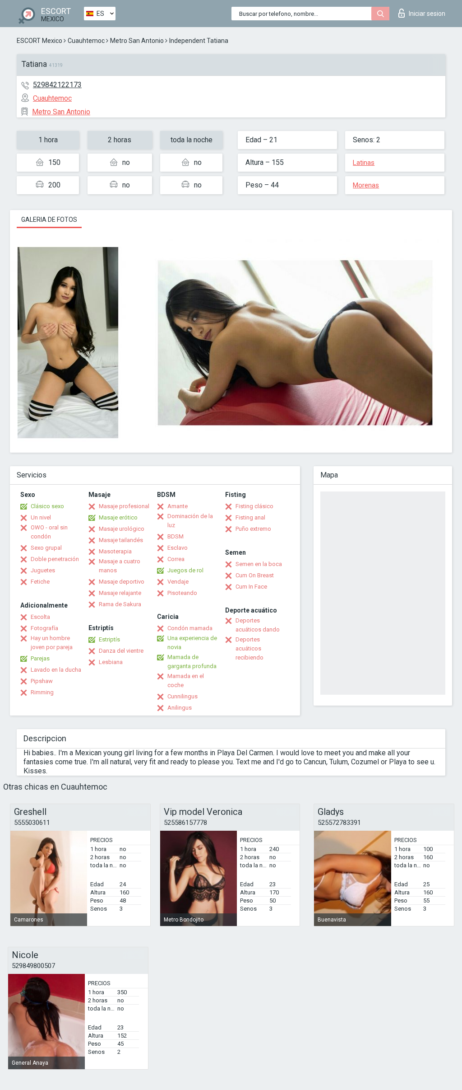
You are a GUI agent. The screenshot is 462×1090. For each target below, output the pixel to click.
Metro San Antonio (137, 40)
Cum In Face (251, 586)
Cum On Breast (255, 575)
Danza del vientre (121, 650)
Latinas (363, 163)
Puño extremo (253, 528)
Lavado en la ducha (56, 669)
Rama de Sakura (120, 604)
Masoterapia (115, 551)
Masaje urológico (121, 528)
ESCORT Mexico (39, 40)
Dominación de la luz (190, 521)
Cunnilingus (182, 696)
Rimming (42, 692)
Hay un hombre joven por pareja (52, 642)
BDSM (175, 536)
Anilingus (179, 707)
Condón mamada (190, 628)
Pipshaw (42, 681)
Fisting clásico (254, 506)
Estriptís (109, 639)
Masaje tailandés (121, 540)
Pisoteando (182, 592)
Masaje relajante (120, 592)
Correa (176, 559)
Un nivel (41, 517)
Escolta (40, 616)
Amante (177, 506)
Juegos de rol (185, 570)
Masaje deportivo (121, 581)
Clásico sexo (47, 506)
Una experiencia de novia (192, 642)
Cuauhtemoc (86, 40)
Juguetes (43, 570)
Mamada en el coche (185, 680)
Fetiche (40, 581)
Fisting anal (250, 517)
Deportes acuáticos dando (258, 625)
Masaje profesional (124, 506)
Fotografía (44, 628)
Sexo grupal (46, 547)
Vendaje (178, 581)
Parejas (40, 658)
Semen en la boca (259, 564)
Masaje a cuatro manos (119, 566)
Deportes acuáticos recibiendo (249, 648)
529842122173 (57, 84)
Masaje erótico (118, 517)
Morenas (366, 185)
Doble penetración (55, 559)
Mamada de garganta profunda (192, 661)
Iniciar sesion (427, 13)
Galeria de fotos (49, 219)
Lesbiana (111, 662)
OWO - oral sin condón (49, 532)
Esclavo (177, 547)
